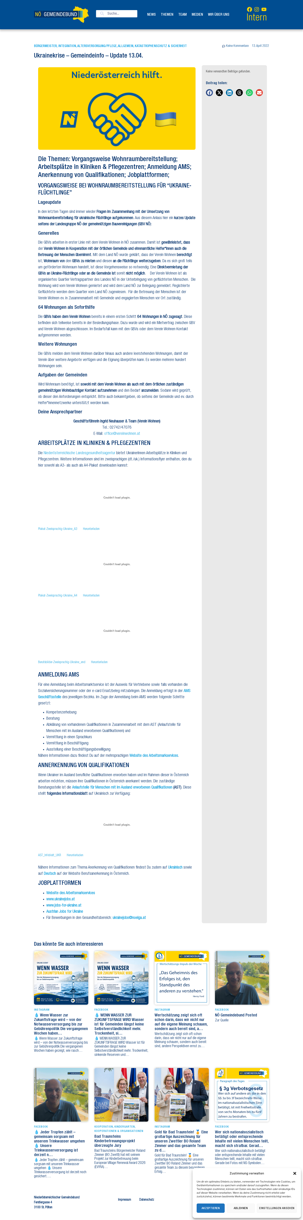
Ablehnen (241, 1208)
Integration (67, 46)
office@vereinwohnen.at (122, 434)
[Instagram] (257, 9)
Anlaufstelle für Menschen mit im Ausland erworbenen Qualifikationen (122, 788)
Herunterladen (91, 529)
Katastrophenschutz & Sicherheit (161, 46)
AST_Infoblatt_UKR (49, 855)
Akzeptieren (211, 1208)
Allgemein (125, 46)
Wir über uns (218, 14)
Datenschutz (146, 1200)
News (151, 14)
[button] (295, 1173)
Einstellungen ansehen (277, 1208)
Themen (167, 14)
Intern (257, 18)
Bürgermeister (45, 46)
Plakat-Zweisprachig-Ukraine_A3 (57, 529)
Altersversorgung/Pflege (97, 46)
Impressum (124, 1200)
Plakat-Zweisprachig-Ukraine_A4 (57, 596)
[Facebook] (249, 9)
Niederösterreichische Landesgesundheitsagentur (79, 453)
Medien (197, 14)
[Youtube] (264, 9)
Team (182, 14)
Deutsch (50, 874)
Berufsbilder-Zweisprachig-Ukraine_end (61, 662)
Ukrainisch (175, 868)
